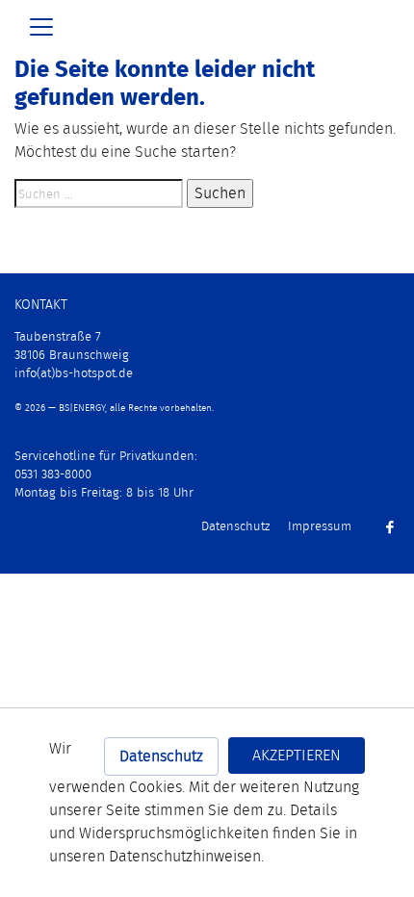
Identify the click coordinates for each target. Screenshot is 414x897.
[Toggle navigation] (41, 27)
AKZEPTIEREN (296, 755)
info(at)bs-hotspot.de (73, 373)
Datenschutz (161, 756)
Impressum (319, 526)
